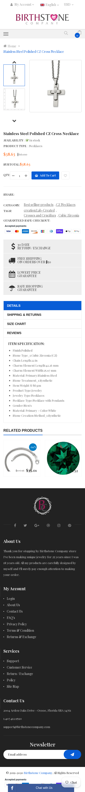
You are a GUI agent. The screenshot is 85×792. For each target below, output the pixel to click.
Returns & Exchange (21, 637)
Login (11, 598)
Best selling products (38, 204)
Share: (8, 194)
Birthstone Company (38, 773)
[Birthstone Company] (42, 505)
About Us (13, 605)
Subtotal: (11, 164)
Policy (11, 680)
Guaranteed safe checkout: (26, 220)
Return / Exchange (20, 674)
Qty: (6, 175)
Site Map (13, 686)
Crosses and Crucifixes (40, 215)
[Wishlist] (65, 175)
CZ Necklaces (65, 204)
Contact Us (15, 611)
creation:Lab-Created (39, 210)
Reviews (14, 333)
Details (13, 305)
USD (68, 4)
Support (13, 661)
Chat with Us (44, 787)
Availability (13, 140)
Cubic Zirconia (68, 215)
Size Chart (16, 324)
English (51, 5)
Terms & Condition (20, 630)
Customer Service (19, 667)
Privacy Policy (17, 624)
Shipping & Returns (24, 315)
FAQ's (11, 618)
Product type (15, 146)
